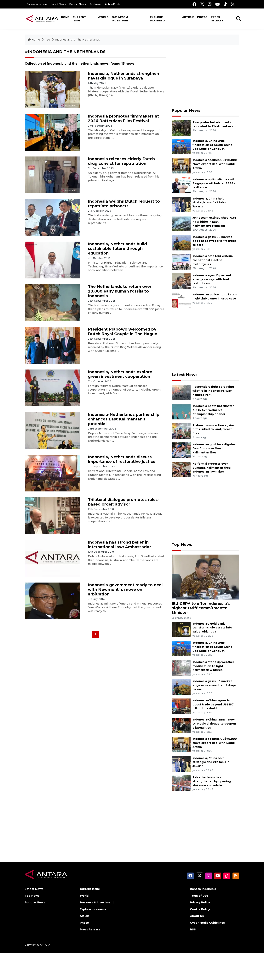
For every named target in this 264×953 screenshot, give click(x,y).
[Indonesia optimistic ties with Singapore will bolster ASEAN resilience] (181, 185)
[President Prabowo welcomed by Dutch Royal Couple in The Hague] (52, 345)
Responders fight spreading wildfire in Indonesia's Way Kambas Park (213, 391)
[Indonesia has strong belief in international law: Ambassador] (52, 558)
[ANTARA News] (42, 18)
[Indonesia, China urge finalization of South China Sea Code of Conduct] (181, 146)
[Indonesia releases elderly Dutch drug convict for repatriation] (52, 174)
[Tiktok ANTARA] (225, 4)
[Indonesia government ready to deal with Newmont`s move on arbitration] (52, 601)
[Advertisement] (205, 76)
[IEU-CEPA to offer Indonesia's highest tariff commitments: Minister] (205, 577)
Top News (95, 4)
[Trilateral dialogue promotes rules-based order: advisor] (52, 515)
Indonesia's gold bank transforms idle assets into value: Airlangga (212, 627)
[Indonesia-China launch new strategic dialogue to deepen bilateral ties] (181, 725)
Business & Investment (121, 18)
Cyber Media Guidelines (207, 922)
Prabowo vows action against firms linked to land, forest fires (214, 429)
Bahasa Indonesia (37, 4)
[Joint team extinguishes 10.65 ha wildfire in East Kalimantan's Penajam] (181, 223)
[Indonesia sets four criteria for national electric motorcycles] (181, 261)
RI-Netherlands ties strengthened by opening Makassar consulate (211, 781)
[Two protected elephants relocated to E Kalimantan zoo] (181, 128)
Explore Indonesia (157, 18)
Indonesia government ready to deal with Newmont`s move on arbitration (125, 589)
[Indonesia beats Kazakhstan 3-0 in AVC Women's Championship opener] (181, 411)
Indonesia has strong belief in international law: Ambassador (119, 544)
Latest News (58, 4)
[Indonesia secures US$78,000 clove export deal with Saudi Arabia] (181, 165)
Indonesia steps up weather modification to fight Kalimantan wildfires (213, 666)
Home (65, 17)
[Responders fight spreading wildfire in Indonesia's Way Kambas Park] (181, 392)
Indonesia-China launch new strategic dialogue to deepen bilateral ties (214, 723)
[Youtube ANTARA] (217, 4)
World (103, 17)
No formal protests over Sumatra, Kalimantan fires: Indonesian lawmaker (211, 468)
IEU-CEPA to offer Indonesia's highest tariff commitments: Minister (201, 608)
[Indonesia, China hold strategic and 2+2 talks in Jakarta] (181, 204)
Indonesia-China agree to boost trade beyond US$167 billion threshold (213, 704)
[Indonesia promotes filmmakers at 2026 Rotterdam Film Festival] (52, 132)
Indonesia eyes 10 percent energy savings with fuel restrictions (211, 279)
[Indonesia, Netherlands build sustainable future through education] (52, 260)
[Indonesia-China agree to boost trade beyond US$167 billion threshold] (181, 706)
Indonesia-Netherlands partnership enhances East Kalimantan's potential (123, 419)
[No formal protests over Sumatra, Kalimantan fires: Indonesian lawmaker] (181, 469)
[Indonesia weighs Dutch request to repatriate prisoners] (52, 217)
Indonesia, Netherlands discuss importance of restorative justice (121, 459)
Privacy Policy (200, 902)
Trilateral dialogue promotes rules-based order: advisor (123, 502)
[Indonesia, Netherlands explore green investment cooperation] (52, 387)
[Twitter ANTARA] (202, 4)
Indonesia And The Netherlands (77, 39)
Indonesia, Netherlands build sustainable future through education (117, 248)
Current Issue (79, 18)
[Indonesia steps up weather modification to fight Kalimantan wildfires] (181, 667)
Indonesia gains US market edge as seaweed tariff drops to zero (214, 241)
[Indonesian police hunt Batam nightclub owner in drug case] (181, 300)
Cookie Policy (200, 909)
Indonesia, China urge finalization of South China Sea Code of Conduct (212, 145)
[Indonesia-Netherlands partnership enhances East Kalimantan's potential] (52, 430)
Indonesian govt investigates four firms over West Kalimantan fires (214, 448)
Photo (202, 17)
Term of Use (199, 895)
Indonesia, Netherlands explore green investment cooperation (120, 374)
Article (188, 17)
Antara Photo (113, 4)
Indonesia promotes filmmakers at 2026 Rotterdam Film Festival (123, 118)
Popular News (77, 4)
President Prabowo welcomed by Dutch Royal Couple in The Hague (122, 331)
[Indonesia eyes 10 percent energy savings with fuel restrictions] (181, 281)
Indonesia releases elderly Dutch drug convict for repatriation (121, 161)
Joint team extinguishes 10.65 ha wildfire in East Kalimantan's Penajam (214, 221)
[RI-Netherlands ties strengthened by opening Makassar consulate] (181, 783)
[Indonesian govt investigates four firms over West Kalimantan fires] (181, 450)
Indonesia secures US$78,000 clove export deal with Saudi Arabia (214, 164)
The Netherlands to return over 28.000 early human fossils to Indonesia (119, 291)
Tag (47, 39)
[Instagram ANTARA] (209, 4)
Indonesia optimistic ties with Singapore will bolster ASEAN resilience (214, 183)
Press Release (217, 18)
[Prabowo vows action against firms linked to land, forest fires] (181, 431)
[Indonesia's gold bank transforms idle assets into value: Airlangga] (181, 629)
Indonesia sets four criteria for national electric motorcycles (212, 260)
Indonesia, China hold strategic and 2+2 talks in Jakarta (210, 202)
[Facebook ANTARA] (194, 4)
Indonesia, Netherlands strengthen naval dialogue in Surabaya (123, 75)
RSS (193, 929)
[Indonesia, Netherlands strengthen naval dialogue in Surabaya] (52, 89)
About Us (197, 916)
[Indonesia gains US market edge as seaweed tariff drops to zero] (181, 242)
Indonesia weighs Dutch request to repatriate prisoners (124, 203)
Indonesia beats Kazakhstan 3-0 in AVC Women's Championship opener (213, 410)
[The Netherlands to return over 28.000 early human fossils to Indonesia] (52, 302)
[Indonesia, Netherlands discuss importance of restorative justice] (52, 473)
